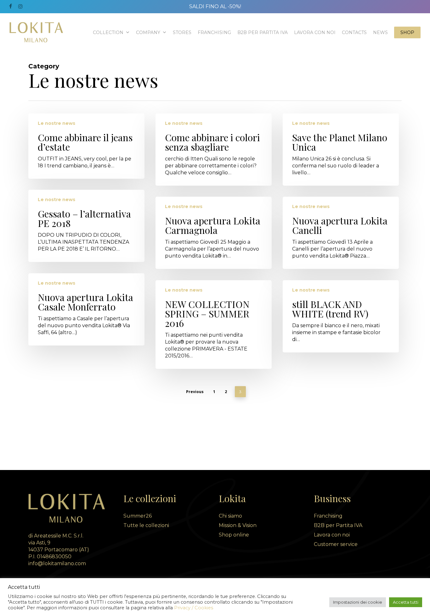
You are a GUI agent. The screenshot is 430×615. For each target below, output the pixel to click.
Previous (195, 391)
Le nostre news (56, 123)
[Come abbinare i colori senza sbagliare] (214, 149)
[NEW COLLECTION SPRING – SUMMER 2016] (214, 324)
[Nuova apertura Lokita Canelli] (341, 233)
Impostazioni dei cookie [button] (357, 602)
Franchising (328, 516)
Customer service (336, 544)
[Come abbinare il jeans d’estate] (86, 146)
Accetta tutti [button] (405, 602)
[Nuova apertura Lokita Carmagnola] (214, 233)
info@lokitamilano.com (57, 563)
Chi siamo (230, 516)
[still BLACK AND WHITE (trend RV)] (341, 316)
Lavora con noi (332, 535)
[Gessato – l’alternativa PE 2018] (86, 226)
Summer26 (137, 516)
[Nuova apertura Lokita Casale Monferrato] (86, 309)
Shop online (234, 535)
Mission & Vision (238, 525)
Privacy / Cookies (193, 608)
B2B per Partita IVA (338, 525)
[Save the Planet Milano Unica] (341, 149)
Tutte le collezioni (146, 525)
